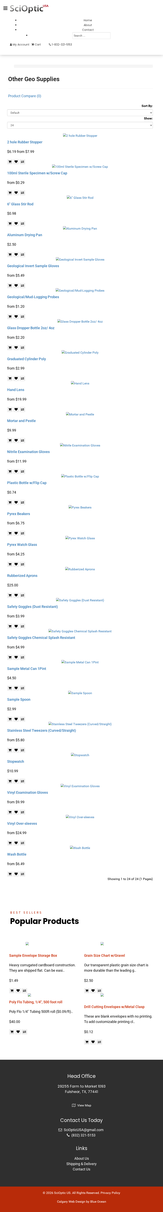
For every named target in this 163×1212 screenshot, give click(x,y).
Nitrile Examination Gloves (28, 452)
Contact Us (81, 1169)
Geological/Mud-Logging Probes (33, 297)
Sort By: (147, 106)
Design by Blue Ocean (91, 1201)
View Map (84, 1105)
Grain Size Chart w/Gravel (104, 955)
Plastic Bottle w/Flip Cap (27, 483)
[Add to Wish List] (16, 161)
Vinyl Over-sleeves (22, 823)
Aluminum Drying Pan (24, 235)
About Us (81, 1158)
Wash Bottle (16, 854)
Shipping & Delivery (81, 1164)
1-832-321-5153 (61, 45)
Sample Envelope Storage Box (33, 955)
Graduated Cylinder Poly (26, 359)
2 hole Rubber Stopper (24, 142)
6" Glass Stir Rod (20, 204)
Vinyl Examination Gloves (27, 792)
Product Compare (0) (24, 96)
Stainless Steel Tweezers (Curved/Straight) (41, 730)
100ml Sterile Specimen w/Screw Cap (37, 173)
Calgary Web (66, 1201)
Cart (37, 45)
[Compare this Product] (22, 161)
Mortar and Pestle (21, 421)
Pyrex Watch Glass (22, 544)
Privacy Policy (110, 1193)
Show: (148, 118)
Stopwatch (15, 761)
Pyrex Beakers (18, 514)
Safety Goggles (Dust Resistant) (32, 607)
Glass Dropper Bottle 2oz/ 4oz (30, 328)
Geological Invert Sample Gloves (33, 266)
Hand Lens (15, 390)
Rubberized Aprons (22, 575)
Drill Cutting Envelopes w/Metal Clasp (114, 1007)
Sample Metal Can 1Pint (26, 669)
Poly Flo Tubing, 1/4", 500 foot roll (35, 1002)
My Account (20, 45)
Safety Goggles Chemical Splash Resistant (41, 638)
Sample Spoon (18, 699)
